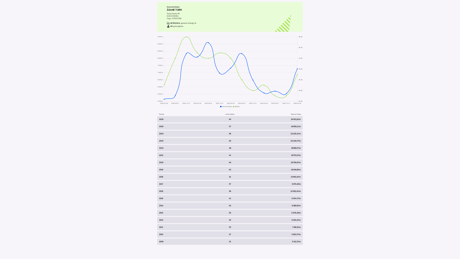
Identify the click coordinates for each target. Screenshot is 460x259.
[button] (230, 119)
